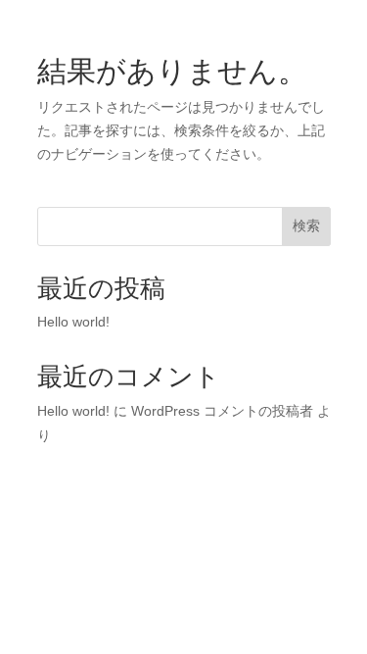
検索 (306, 225)
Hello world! (73, 321)
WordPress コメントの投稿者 (222, 411)
